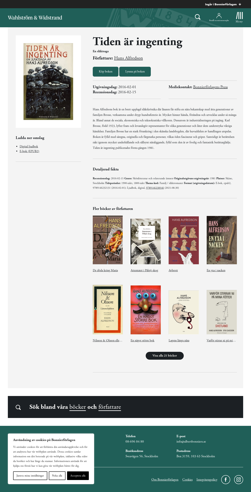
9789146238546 (155, 188)
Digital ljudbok (29, 146)
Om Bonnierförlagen (164, 479)
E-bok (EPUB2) (29, 151)
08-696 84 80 (135, 441)
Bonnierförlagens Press (210, 87)
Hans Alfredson (128, 58)
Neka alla (57, 475)
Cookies (187, 479)
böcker (77, 407)
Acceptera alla (77, 475)
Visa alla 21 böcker (165, 356)
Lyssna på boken (135, 72)
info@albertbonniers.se (191, 441)
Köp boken (105, 72)
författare (109, 407)
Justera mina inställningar (30, 475)
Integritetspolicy (206, 479)
